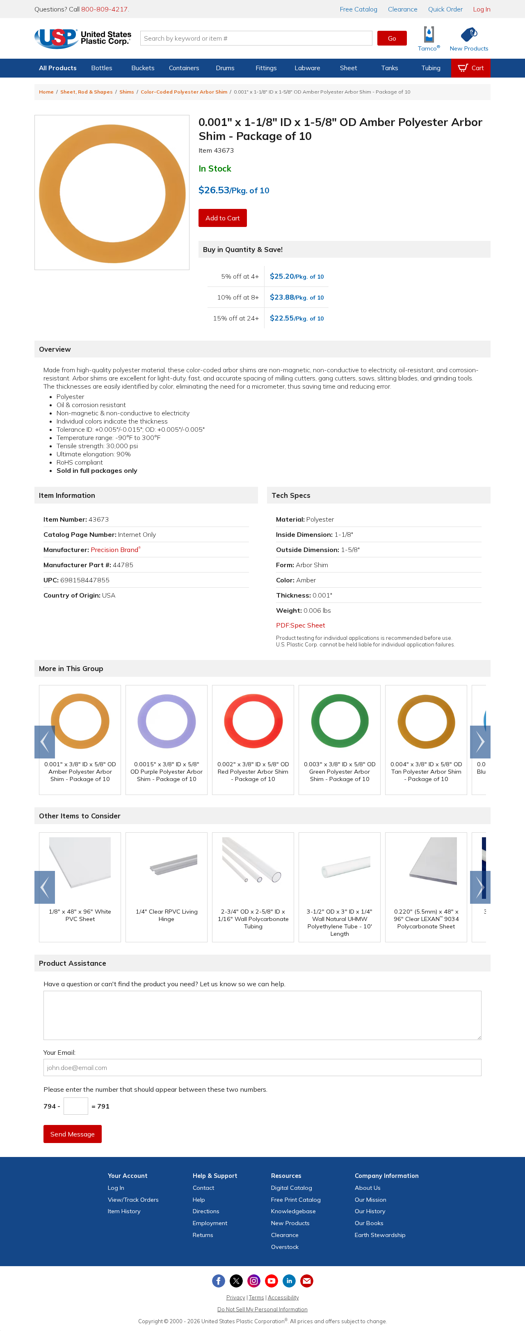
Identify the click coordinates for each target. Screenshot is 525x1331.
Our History (370, 1211)
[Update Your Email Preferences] (307, 1281)
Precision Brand (116, 549)
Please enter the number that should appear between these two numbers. (155, 1089)
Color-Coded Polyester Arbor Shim (184, 92)
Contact (203, 1187)
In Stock (215, 168)
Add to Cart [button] (222, 218)
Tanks (389, 68)
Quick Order (445, 9)
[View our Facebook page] (218, 1281)
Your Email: (59, 1052)
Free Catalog (296, 1199)
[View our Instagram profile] (254, 1281)
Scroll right (480, 742)
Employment (210, 1223)
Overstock (285, 1247)
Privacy (235, 1297)
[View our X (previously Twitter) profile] (236, 1281)
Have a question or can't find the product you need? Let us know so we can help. (164, 984)
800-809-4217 (104, 9)
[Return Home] (82, 40)
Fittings (266, 68)
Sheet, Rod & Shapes (86, 92)
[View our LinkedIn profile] (289, 1281)
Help (199, 1199)
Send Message (72, 1134)
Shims (126, 92)
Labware (307, 68)
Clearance (403, 9)
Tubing (431, 68)
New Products (290, 1223)
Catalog (358, 9)
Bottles (101, 68)
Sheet (348, 68)
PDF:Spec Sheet (300, 625)
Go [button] (392, 38)
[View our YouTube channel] (271, 1281)
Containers (184, 68)
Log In (482, 9)
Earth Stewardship (380, 1235)
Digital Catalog (291, 1187)
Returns (203, 1235)
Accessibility (283, 1297)
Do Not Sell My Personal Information (262, 1309)
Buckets (143, 68)
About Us (368, 1187)
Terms (256, 1297)
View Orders (133, 1199)
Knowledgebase (293, 1211)
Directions (206, 1211)
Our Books (369, 1223)
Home (46, 92)
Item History (124, 1211)
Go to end (45, 742)
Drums (225, 68)
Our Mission (370, 1199)
